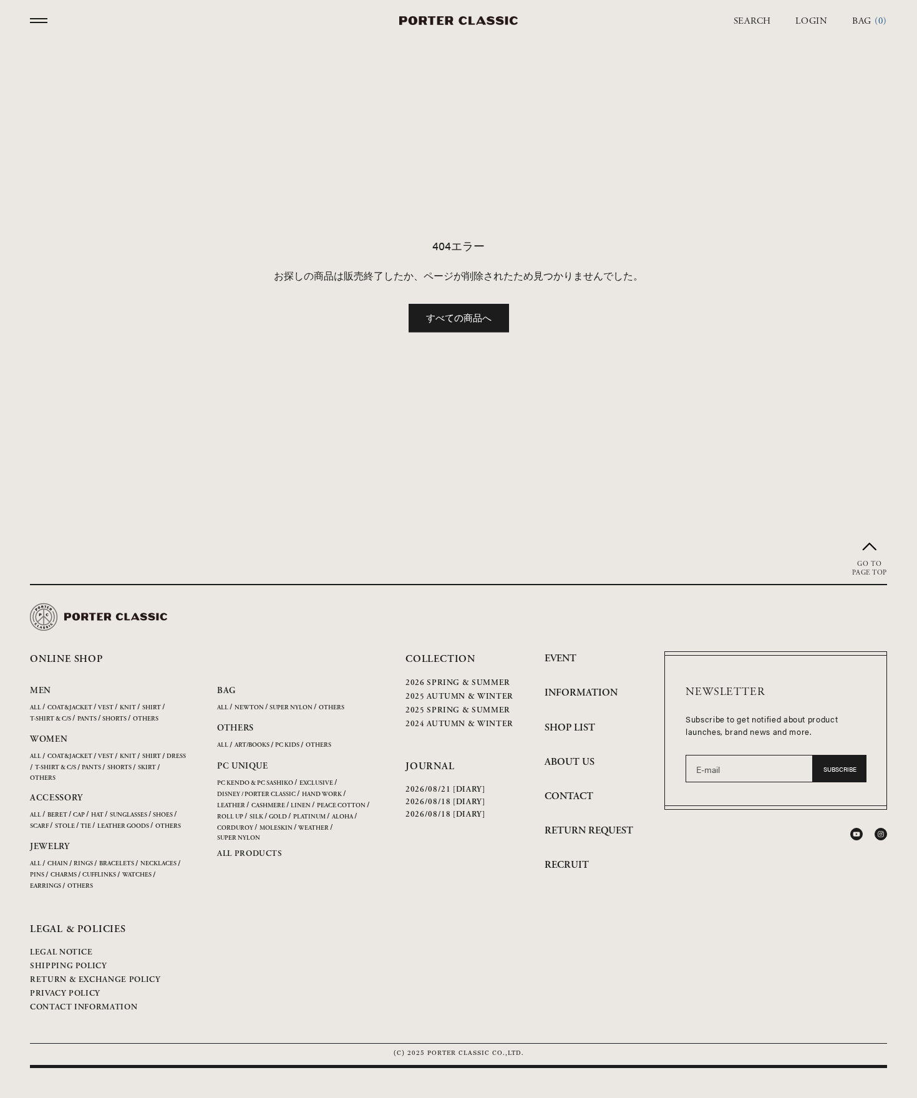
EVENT (560, 658)
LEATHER (231, 806)
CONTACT (569, 796)
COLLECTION (440, 659)
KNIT (128, 708)
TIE (85, 826)
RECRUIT (567, 865)
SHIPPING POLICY (68, 966)
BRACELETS (116, 864)
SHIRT (151, 708)
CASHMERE (268, 806)
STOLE (65, 826)
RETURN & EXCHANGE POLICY (95, 979)
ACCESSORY (56, 798)
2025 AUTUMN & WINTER (459, 696)
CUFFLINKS (99, 875)
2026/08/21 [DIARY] (445, 789)
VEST (106, 708)
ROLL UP (230, 817)
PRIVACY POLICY (65, 993)
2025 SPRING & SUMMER (457, 710)
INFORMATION (581, 692)
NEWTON (249, 708)
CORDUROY (235, 828)
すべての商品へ (459, 317)
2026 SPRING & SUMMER (457, 683)
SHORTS (114, 719)
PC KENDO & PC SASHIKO (255, 783)
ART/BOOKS (252, 745)
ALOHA (342, 817)
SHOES (163, 815)
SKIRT (147, 768)
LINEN (301, 806)
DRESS (176, 756)
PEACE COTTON (341, 806)
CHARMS (64, 875)
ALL (35, 708)
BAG (226, 690)
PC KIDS (287, 745)
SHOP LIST (570, 727)
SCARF (39, 826)
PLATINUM (309, 817)
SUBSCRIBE (839, 769)
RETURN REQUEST (589, 830)
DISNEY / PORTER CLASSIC (256, 794)
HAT (97, 815)
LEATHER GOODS (123, 826)
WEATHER (313, 828)
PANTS (87, 719)
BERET (57, 815)
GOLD (278, 817)
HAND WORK (322, 794)
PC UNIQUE (242, 766)
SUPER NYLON (291, 708)
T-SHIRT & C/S (50, 719)
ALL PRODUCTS (250, 853)
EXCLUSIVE (316, 783)
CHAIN (57, 864)
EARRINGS (45, 886)
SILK (256, 817)
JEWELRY (50, 846)
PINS (37, 875)
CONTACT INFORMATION (83, 1007)
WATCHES (137, 875)
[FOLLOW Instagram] (881, 834)
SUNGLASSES (128, 815)
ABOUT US (569, 762)
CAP (79, 815)
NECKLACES (158, 864)
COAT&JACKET (69, 708)
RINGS (83, 864)
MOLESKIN (276, 828)
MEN (40, 690)
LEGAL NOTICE (61, 952)
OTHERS (145, 719)
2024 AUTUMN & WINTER (459, 724)
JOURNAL (430, 766)
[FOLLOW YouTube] (856, 834)
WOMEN (49, 739)
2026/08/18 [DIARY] (445, 802)
